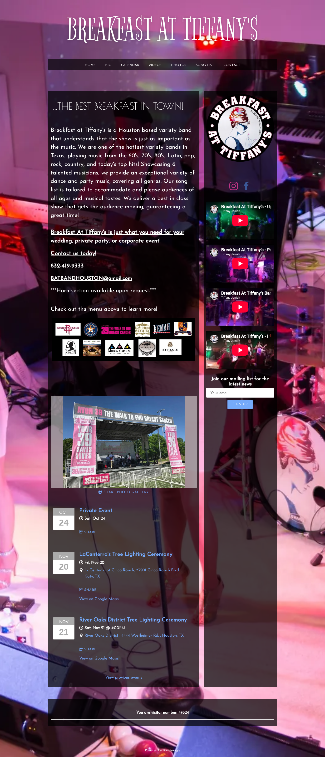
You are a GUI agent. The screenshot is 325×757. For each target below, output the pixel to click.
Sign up (240, 404)
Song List (205, 64)
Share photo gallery (126, 492)
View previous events (123, 677)
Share (90, 532)
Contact (232, 64)
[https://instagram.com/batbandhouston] (233, 187)
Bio (108, 64)
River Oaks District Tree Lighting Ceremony (133, 620)
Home (90, 64)
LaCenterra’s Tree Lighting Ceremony (125, 554)
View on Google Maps (99, 599)
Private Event (95, 510)
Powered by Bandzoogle (162, 750)
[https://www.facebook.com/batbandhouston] (246, 187)
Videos (155, 64)
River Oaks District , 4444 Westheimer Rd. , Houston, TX (134, 636)
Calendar (130, 64)
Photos (178, 64)
